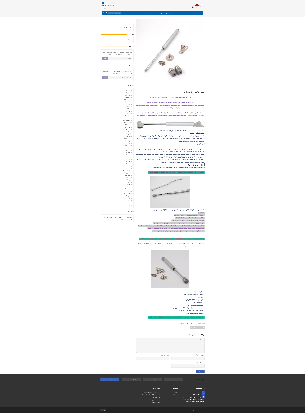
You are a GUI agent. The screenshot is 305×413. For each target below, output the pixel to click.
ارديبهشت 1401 (126, 194)
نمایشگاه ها (152, 13)
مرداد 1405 (127, 91)
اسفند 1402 (127, 152)
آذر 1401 (128, 182)
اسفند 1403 (127, 125)
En (105, 8)
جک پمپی (107, 217)
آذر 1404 (128, 109)
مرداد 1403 (127, 141)
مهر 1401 (128, 187)
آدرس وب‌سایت (200, 363)
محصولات (175, 395)
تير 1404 (128, 118)
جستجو (105, 58)
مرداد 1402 (127, 166)
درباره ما (180, 13)
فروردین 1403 (127, 150)
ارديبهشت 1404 (126, 120)
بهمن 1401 (128, 178)
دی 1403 (128, 130)
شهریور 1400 (127, 205)
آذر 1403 (128, 132)
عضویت (105, 77)
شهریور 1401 (127, 189)
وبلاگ (190, 13)
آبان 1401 (128, 184)
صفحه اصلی (199, 13)
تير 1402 (128, 168)
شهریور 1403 (127, 139)
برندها (194, 13)
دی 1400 (128, 198)
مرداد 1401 (127, 191)
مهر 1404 (128, 111)
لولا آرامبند (126, 219)
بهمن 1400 (128, 196)
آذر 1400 (128, 200)
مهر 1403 (128, 136)
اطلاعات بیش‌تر (127, 27)
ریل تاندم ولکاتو (156, 402)
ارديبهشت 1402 (126, 171)
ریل (127, 217)
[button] (103, 13)
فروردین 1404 (127, 123)
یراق (124, 217)
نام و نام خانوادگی (200, 355)
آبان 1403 (128, 134)
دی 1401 (128, 180)
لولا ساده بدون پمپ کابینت (153, 400)
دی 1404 (128, 107)
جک (131, 219)
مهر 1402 (128, 164)
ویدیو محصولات (168, 13)
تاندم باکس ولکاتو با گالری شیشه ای (151, 392)
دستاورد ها (185, 13)
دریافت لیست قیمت (144, 13)
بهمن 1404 (127, 104)
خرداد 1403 (127, 145)
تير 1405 (128, 93)
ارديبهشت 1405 (126, 97)
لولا (131, 217)
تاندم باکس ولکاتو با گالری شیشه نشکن (150, 395)
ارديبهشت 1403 (126, 148)
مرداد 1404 (127, 116)
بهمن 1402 (127, 155)
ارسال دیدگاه (200, 371)
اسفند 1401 (127, 175)
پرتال (194, 410)
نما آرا (122, 219)
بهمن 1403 (127, 127)
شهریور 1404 (127, 113)
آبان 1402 (128, 162)
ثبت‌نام (110, 379)
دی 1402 (128, 157)
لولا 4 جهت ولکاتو (155, 397)
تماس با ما (175, 13)
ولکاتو (111, 217)
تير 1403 (128, 143)
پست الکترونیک (165, 355)
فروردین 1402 (127, 173)
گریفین (115, 217)
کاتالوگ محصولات (159, 13)
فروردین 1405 (127, 100)
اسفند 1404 (127, 102)
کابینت (120, 217)
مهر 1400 (128, 203)
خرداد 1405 (127, 95)
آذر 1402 (128, 159)
